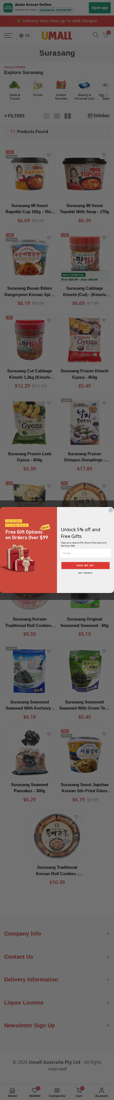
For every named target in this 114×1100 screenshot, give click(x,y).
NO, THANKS (85, 573)
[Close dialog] (111, 510)
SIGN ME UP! (85, 565)
